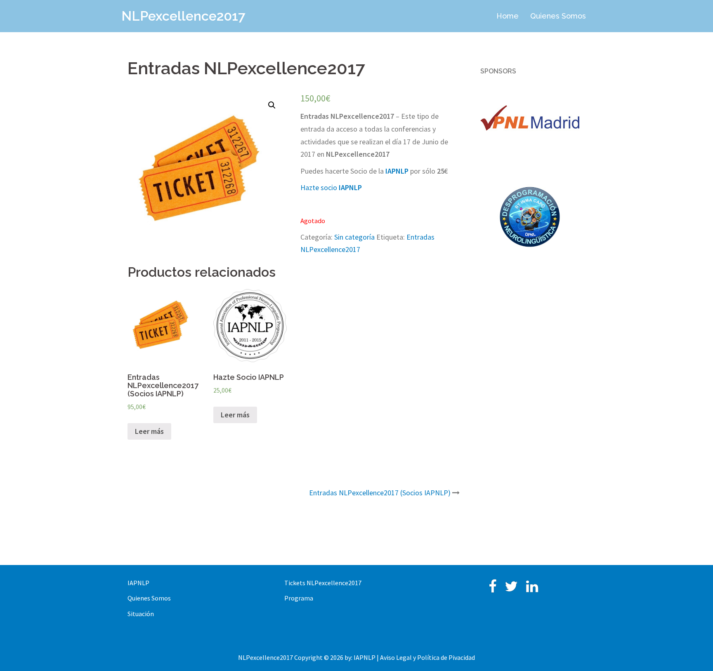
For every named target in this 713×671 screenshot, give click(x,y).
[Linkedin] (532, 589)
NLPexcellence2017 (183, 16)
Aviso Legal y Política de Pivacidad (427, 657)
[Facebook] (492, 589)
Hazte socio (331, 187)
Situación (140, 614)
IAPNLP (138, 583)
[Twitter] (511, 589)
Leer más (149, 431)
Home (507, 16)
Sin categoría (354, 237)
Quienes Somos (558, 16)
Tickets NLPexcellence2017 (322, 583)
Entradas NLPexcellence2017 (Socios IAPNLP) (380, 492)
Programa (298, 598)
